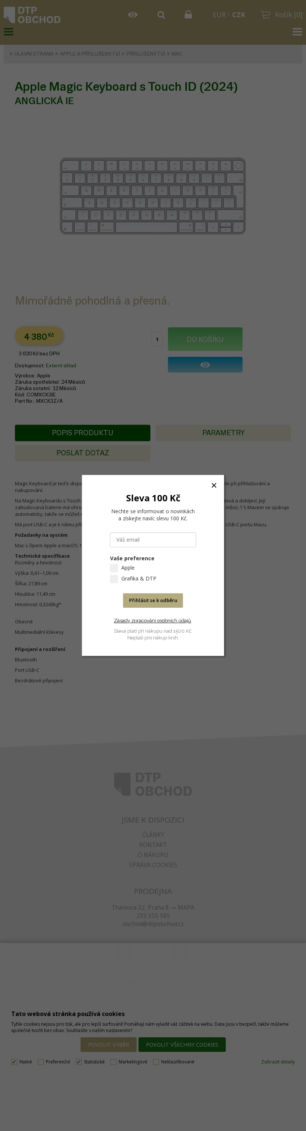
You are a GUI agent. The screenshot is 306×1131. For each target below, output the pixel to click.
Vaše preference (132, 558)
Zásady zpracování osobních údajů (152, 620)
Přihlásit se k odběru (153, 600)
